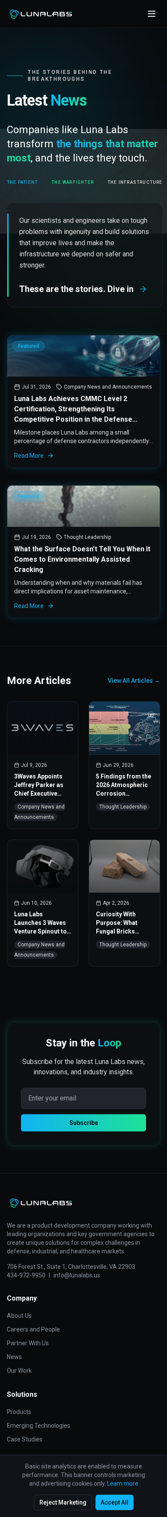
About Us (19, 1315)
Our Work (19, 1370)
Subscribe (83, 1122)
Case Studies (24, 1439)
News (14, 1356)
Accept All (114, 1502)
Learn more (122, 1483)
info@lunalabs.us (77, 1275)
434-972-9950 (26, 1275)
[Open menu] (151, 13)
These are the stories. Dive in (76, 289)
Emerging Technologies (38, 1425)
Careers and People (33, 1329)
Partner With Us (28, 1343)
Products (19, 1411)
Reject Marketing (62, 1502)
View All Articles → (134, 680)
